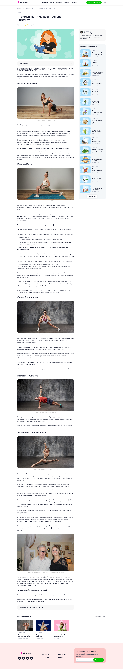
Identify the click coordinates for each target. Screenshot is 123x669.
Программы (44, 2)
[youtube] (31, 658)
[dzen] (23, 658)
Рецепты (59, 2)
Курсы (52, 2)
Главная (19, 8)
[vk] (27, 658)
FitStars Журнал (26, 8)
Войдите (23, 607)
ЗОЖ (32, 8)
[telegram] (19, 658)
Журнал (66, 2)
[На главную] (22, 2)
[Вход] (105, 2)
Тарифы (74, 2)
